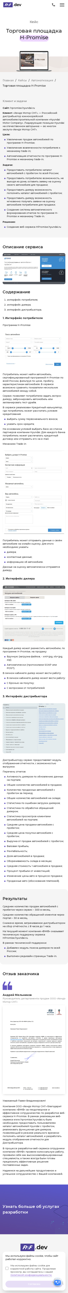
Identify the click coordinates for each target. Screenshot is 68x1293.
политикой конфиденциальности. (31, 1275)
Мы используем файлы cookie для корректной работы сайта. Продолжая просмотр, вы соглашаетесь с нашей (33, 1270)
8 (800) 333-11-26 (53, 5)
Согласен (34, 1284)
